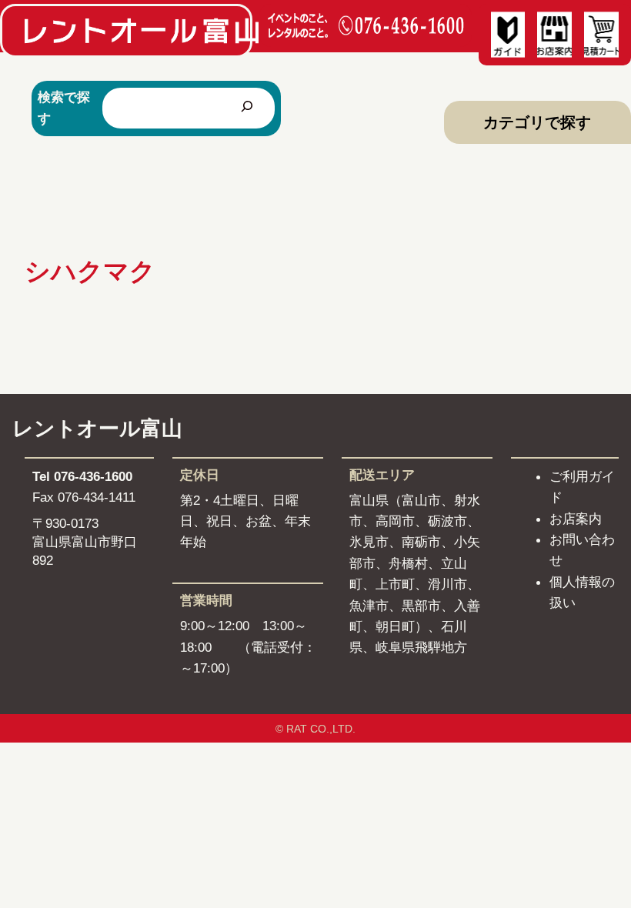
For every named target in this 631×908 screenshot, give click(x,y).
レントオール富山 (97, 428)
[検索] (247, 108)
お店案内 (575, 518)
